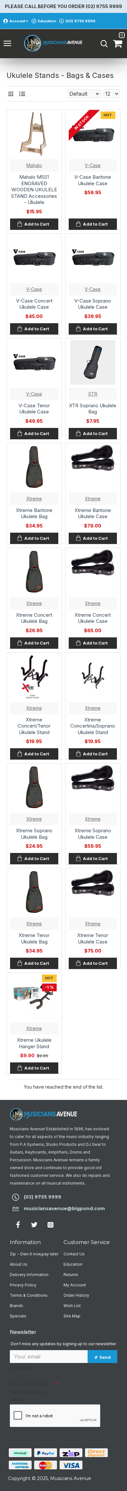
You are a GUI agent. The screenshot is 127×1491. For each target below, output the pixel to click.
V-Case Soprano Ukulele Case (92, 304)
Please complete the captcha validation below (30, 1392)
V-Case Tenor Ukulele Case (34, 408)
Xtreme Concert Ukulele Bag (34, 618)
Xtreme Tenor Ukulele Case (92, 938)
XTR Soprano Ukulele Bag (92, 408)
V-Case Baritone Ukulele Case (92, 180)
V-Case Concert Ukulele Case (34, 304)
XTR (92, 394)
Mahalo (34, 165)
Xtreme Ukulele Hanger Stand (34, 1043)
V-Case (93, 165)
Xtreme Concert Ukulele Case (93, 618)
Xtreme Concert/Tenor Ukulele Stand (34, 726)
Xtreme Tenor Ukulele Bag (34, 938)
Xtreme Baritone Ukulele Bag (34, 513)
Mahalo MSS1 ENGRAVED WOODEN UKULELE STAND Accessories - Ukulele (34, 189)
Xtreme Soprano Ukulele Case (93, 833)
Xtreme (34, 498)
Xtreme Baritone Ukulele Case (93, 513)
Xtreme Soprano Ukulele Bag (34, 833)
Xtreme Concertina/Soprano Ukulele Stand (92, 726)
